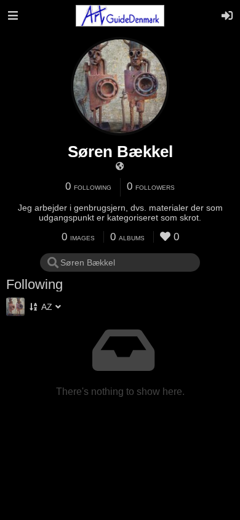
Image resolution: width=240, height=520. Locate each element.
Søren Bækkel (120, 151)
